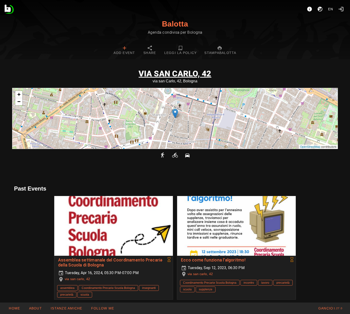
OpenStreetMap (310, 146)
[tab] (124, 50)
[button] (175, 113)
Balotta (175, 24)
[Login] (341, 9)
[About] (309, 9)
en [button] (330, 9)
